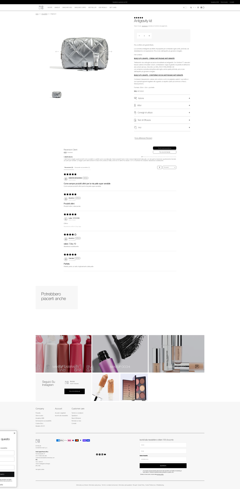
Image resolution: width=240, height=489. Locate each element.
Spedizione (145, 26)
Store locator (224, 2)
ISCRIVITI (163, 466)
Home (37, 14)
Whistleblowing (160, 485)
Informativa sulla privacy (95, 485)
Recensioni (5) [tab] (68, 167)
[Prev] (196, 316)
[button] (191, 7)
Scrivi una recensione (164, 148)
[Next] (202, 316)
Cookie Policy (141, 485)
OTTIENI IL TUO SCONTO (23, 474)
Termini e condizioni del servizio (110, 485)
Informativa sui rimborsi (82, 485)
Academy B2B (215, 2)
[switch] (185, 7)
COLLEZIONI (44, 14)
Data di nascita (144, 455)
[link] (63, 354)
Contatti (232, 2)
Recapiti (135, 485)
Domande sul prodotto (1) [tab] (82, 167)
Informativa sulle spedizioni (125, 485)
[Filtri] (159, 167)
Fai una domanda (164, 152)
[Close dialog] (41, 433)
